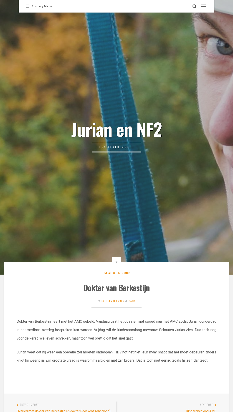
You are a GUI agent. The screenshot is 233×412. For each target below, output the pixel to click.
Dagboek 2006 (116, 273)
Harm (132, 301)
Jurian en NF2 (116, 129)
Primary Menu (41, 6)
